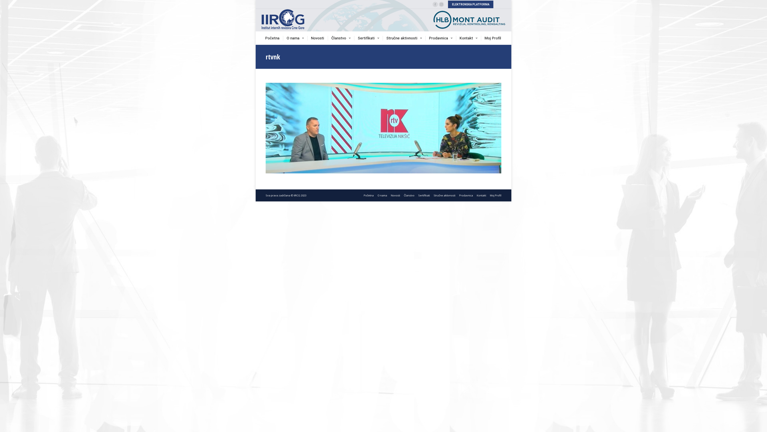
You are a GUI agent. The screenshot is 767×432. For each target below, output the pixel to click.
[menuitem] (272, 38)
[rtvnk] (383, 128)
